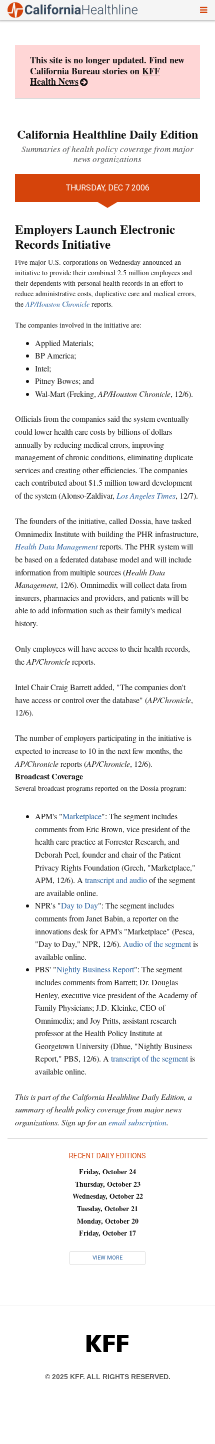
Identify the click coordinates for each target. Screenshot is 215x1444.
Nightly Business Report (95, 969)
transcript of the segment (149, 1058)
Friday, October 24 (107, 1171)
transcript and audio (116, 880)
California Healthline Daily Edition (107, 134)
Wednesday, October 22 (107, 1196)
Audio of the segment (157, 943)
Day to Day (79, 905)
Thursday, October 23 (107, 1184)
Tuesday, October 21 (107, 1208)
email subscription (137, 1122)
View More (107, 1258)
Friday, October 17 (107, 1233)
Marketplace (82, 816)
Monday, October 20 (107, 1221)
